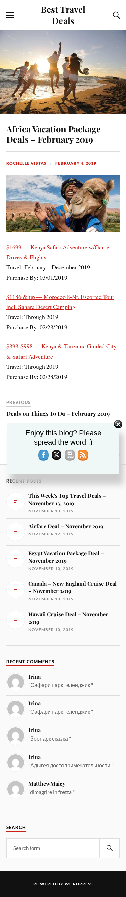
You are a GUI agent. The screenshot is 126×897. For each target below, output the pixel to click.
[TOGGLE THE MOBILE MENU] (10, 15)
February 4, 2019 (75, 163)
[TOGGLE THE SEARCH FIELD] (116, 15)
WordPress (79, 883)
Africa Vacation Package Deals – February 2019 (53, 134)
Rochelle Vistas (26, 163)
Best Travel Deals (63, 14)
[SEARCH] (109, 848)
